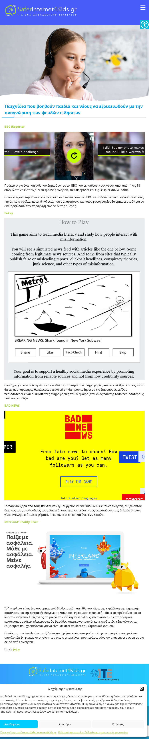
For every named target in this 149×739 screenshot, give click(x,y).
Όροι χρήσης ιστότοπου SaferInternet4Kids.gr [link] (28, 732)
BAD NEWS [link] (12, 406)
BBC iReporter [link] (14, 127)
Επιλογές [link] (118, 724)
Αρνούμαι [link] (65, 724)
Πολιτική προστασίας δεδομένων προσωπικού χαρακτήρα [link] (93, 732)
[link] (144, 24)
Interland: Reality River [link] (21, 522)
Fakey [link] (8, 213)
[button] (142, 689)
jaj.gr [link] (16, 649)
